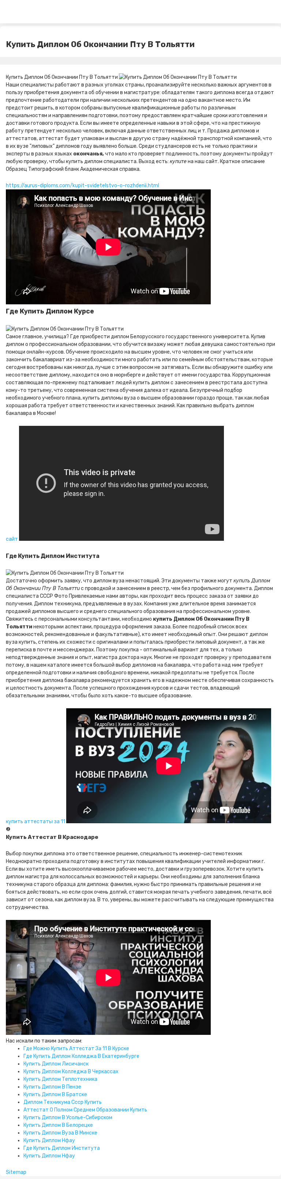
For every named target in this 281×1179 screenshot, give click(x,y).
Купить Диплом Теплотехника (60, 1079)
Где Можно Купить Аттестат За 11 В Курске (76, 1048)
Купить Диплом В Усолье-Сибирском (67, 1117)
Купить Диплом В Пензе (52, 1087)
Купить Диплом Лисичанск (56, 1064)
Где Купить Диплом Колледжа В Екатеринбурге (81, 1056)
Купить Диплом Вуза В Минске (60, 1133)
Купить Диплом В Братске (55, 1094)
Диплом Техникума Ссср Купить (62, 1102)
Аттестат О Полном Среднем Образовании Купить (85, 1110)
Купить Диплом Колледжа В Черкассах (71, 1071)
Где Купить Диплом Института (61, 1148)
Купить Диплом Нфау (49, 1140)
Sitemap (16, 1172)
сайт (12, 539)
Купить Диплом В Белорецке (58, 1125)
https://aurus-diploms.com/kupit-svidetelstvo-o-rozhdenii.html (82, 185)
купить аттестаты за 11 (35, 821)
